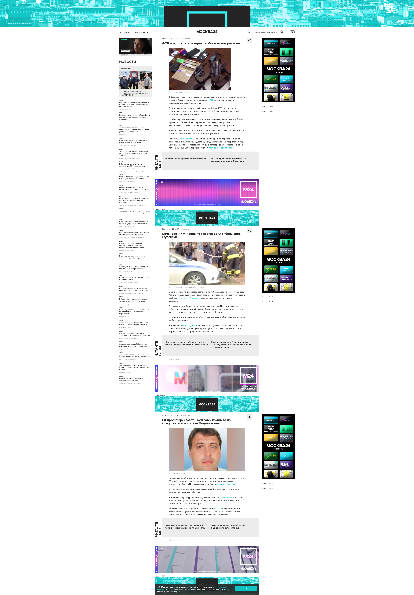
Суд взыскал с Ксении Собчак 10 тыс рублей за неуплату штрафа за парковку (134, 345)
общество (122, 158)
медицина (138, 171)
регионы (133, 145)
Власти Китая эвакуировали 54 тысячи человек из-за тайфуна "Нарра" (134, 233)
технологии (131, 158)
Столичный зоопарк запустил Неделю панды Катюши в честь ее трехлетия (133, 323)
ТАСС (211, 100)
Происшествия (185, 39)
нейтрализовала (188, 138)
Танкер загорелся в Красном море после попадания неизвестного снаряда (134, 212)
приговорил (226, 497)
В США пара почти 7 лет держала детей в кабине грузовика (134, 278)
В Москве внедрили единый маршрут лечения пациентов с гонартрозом (133, 300)
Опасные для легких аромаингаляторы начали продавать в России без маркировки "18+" (134, 312)
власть (121, 109)
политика (128, 109)
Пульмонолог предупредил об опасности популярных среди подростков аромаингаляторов (131, 245)
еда (128, 338)
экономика (128, 293)
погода (132, 237)
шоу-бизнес (134, 205)
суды (121, 171)
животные (122, 327)
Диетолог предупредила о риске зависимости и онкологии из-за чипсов (134, 334)
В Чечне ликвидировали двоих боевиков (185, 158)
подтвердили (188, 325)
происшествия (124, 145)
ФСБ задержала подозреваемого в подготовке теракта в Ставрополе (228, 159)
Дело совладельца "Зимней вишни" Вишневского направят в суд (228, 526)
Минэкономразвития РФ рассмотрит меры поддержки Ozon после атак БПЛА (134, 289)
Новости (127, 62)
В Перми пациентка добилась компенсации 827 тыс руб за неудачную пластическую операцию (134, 166)
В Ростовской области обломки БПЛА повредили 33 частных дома (133, 141)
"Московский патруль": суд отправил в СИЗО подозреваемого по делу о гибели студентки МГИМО (230, 345)
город (138, 158)
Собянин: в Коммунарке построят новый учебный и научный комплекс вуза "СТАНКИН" (134, 93)
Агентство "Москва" (188, 297)
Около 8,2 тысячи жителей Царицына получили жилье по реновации (133, 268)
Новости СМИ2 (160, 209)
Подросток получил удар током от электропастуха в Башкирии (132, 257)
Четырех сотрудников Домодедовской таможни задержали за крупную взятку (185, 526)
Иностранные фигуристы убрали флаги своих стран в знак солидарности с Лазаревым (134, 117)
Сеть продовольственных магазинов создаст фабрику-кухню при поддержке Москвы (134, 367)
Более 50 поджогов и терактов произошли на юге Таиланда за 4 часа (133, 188)
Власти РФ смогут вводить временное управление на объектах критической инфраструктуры (134, 104)
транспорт (122, 383)
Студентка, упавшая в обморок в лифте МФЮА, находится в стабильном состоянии (186, 343)
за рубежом (130, 181)
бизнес (121, 293)
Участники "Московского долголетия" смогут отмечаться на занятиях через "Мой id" (134, 153)
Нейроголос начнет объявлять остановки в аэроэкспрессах (131, 379)
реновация (128, 271)
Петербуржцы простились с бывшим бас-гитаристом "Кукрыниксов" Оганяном (133, 200)
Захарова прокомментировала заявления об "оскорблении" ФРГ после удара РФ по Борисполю (134, 130)
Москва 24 (207, 31)
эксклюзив (130, 250)
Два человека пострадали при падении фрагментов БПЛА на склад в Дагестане (134, 356)
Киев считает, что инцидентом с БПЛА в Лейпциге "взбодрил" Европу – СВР (134, 178)
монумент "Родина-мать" (221, 147)
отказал (218, 508)
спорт (121, 122)
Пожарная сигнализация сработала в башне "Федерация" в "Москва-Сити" (133, 223)
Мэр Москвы (126, 68)
